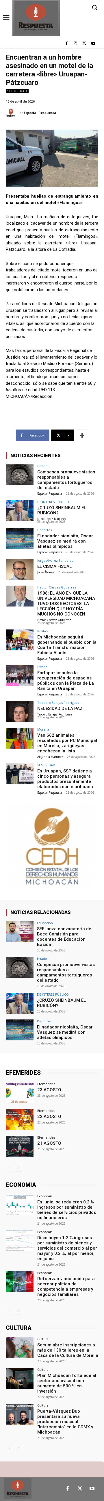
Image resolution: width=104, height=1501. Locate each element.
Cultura (43, 1339)
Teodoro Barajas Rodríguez (58, 702)
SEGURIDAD (17, 91)
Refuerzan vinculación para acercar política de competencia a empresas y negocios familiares (66, 1286)
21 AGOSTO (49, 1143)
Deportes (44, 530)
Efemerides (46, 1083)
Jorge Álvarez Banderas (55, 560)
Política (43, 631)
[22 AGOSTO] (20, 1119)
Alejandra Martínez (50, 757)
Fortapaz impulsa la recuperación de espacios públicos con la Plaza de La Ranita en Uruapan (65, 680)
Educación (45, 922)
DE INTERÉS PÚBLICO (53, 501)
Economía (45, 1196)
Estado (42, 466)
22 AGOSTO (49, 1116)
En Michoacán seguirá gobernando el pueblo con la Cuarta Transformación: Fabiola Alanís (66, 644)
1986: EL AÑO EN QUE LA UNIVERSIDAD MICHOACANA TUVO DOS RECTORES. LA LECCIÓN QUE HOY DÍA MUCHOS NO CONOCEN (66, 604)
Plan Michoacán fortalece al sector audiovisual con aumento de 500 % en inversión (66, 1383)
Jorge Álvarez (45, 572)
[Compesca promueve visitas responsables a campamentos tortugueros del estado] (20, 474)
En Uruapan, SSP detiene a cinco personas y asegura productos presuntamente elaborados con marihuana (65, 778)
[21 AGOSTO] (20, 1146)
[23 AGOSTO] (20, 1092)
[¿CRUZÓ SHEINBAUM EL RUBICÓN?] (20, 510)
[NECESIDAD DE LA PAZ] (20, 711)
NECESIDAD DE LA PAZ (60, 708)
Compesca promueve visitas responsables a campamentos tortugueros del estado (66, 479)
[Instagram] (75, 43)
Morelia (43, 729)
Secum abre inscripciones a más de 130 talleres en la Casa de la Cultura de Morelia (67, 1350)
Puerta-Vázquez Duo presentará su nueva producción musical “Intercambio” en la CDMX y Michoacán (65, 1422)
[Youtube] (93, 43)
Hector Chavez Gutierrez (56, 587)
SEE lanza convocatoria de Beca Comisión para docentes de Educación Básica (64, 936)
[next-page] (18, 1167)
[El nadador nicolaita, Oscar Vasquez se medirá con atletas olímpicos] (20, 538)
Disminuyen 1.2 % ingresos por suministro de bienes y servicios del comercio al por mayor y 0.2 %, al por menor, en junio (67, 1248)
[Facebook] (66, 43)
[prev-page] (9, 1167)
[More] (82, 435)
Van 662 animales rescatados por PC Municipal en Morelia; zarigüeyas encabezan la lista (67, 743)
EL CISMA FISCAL (54, 566)
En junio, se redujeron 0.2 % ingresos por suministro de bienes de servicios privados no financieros (66, 1209)
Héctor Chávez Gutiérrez (54, 620)
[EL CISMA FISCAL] (20, 569)
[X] (84, 43)
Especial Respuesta (40, 112)
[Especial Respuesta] (12, 113)
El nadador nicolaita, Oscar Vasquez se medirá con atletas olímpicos (65, 541)
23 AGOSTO (49, 1089)
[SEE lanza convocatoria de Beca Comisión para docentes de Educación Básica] (20, 931)
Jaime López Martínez (51, 519)
